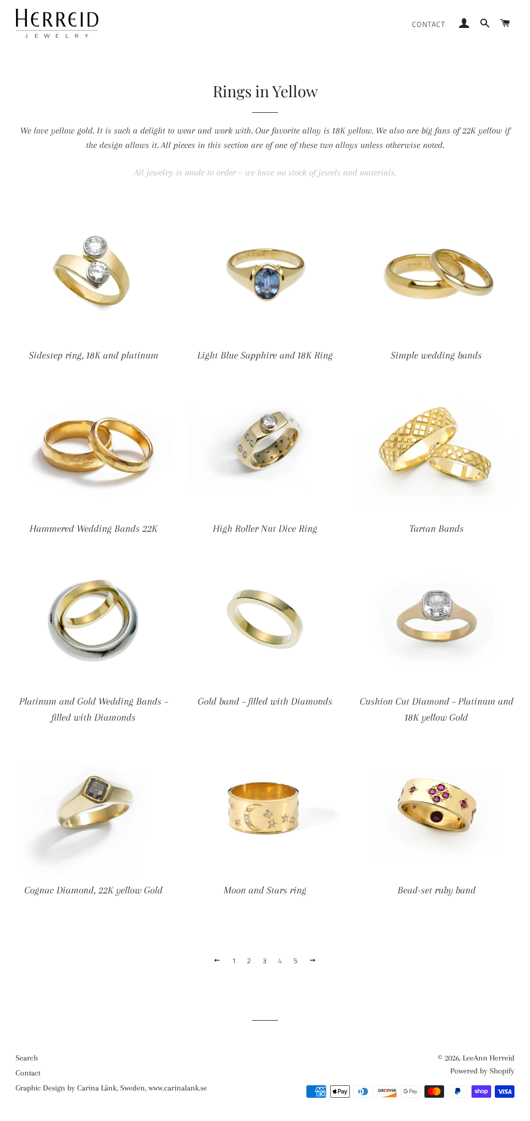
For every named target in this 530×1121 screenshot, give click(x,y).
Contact (429, 24)
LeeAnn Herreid (488, 1058)
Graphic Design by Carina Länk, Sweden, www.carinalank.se (111, 1088)
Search (27, 1058)
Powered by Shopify (482, 1070)
